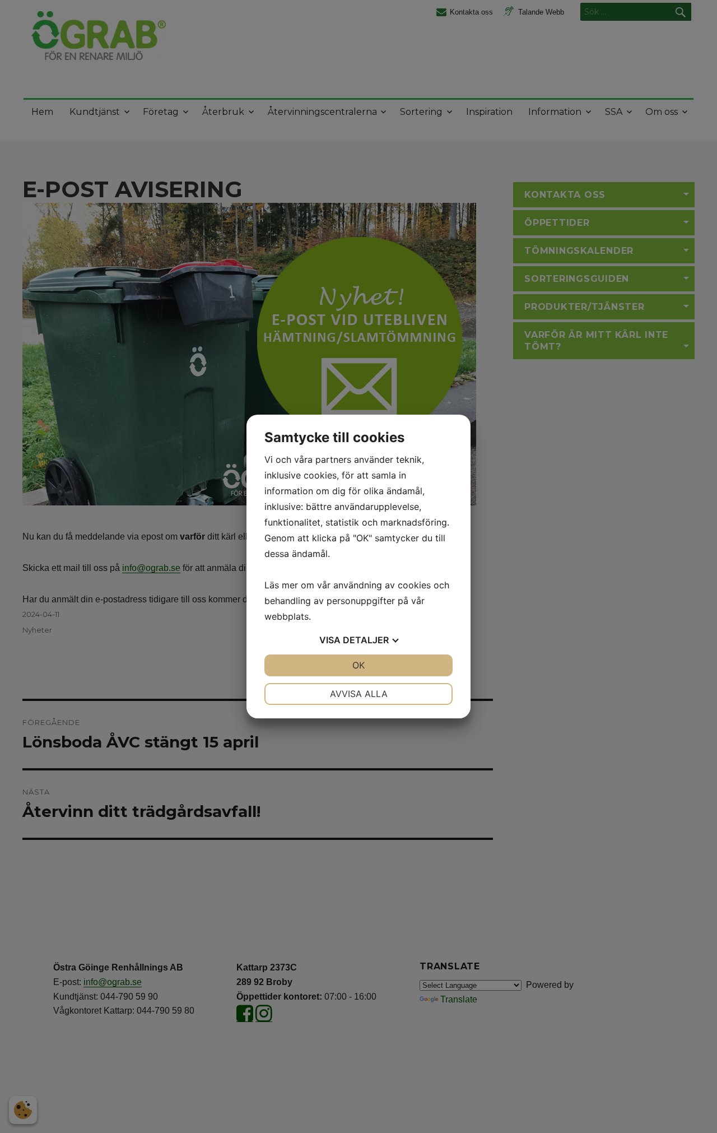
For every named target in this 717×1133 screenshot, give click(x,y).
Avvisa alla (359, 693)
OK (358, 665)
